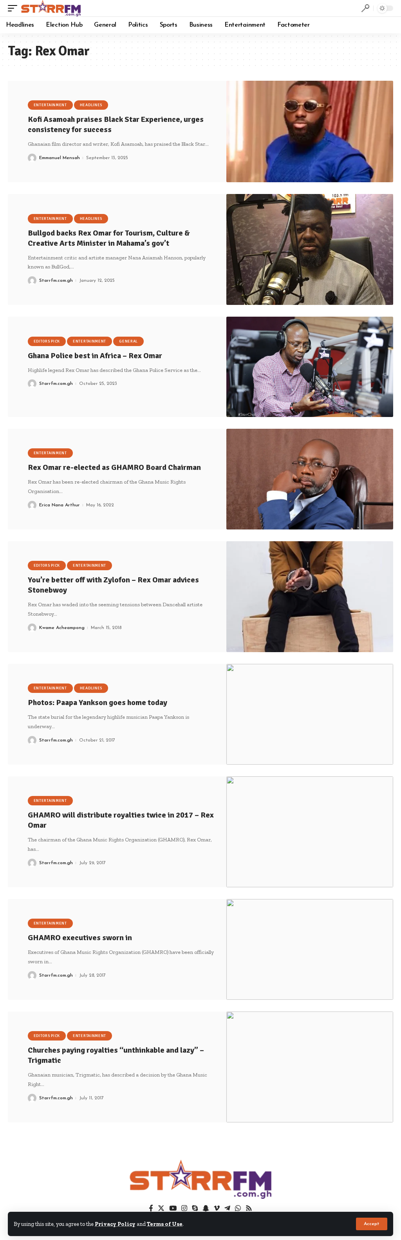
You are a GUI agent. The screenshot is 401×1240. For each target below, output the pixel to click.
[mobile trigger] (14, 8)
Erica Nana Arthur (59, 505)
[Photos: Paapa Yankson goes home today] (309, 714)
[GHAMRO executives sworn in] (309, 949)
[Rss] (249, 1208)
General (128, 341)
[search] (365, 8)
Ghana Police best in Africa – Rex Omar (95, 356)
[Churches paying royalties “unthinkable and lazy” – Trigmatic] (309, 1067)
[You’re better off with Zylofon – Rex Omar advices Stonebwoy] (309, 596)
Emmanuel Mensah (59, 158)
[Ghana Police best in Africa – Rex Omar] (309, 367)
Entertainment (50, 105)
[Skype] (195, 1208)
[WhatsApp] (238, 1208)
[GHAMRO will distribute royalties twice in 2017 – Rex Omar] (309, 831)
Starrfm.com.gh (56, 280)
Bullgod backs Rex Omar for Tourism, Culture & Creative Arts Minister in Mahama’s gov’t (109, 238)
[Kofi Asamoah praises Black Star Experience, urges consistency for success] (309, 131)
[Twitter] (161, 1208)
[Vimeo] (217, 1208)
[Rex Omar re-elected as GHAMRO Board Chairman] (309, 479)
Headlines (91, 105)
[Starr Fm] (51, 8)
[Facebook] (151, 1208)
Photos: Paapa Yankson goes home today (97, 702)
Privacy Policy (115, 1223)
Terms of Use (164, 1223)
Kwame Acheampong (62, 627)
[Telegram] (227, 1208)
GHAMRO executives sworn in (80, 938)
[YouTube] (173, 1208)
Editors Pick (47, 341)
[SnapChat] (205, 1208)
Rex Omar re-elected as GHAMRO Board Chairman (114, 467)
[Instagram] (184, 1208)
